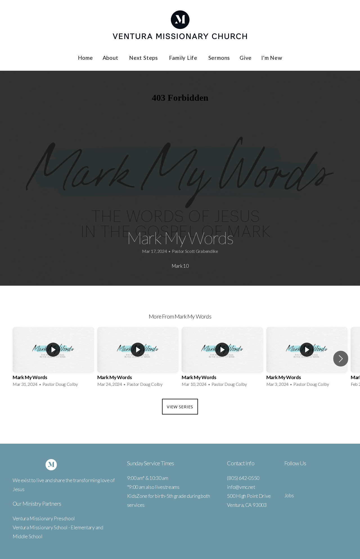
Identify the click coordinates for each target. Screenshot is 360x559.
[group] (53, 358)
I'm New (271, 57)
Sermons (219, 57)
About (111, 57)
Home (85, 57)
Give (246, 57)
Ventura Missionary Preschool (44, 518)
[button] (341, 358)
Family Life (184, 57)
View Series (180, 406)
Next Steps (144, 57)
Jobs (289, 495)
